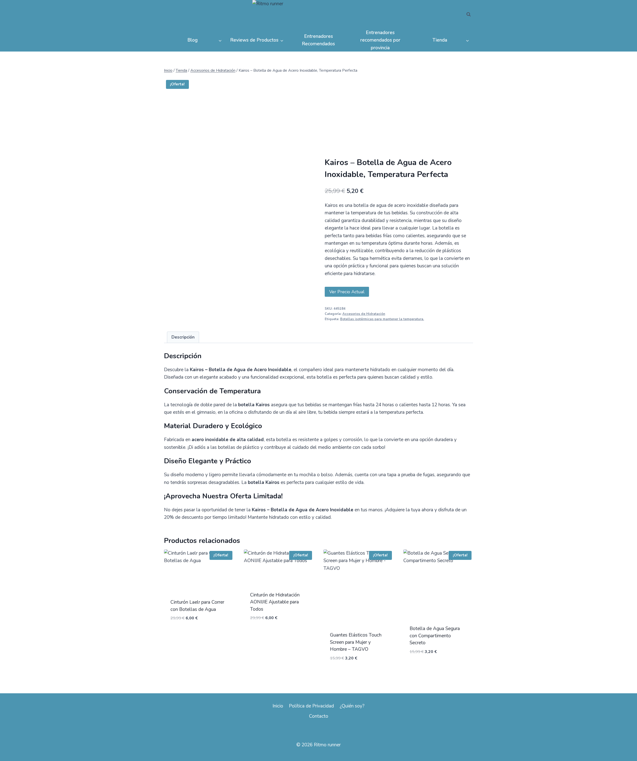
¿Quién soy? (352, 706)
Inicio (277, 706)
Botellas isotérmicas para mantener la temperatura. (382, 319)
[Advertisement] (399, 120)
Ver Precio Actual (347, 292)
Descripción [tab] (183, 337)
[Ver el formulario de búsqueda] (468, 14)
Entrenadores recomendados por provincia (380, 40)
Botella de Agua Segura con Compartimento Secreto (435, 635)
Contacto (318, 716)
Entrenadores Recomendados (318, 40)
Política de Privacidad (311, 706)
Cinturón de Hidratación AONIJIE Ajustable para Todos (275, 602)
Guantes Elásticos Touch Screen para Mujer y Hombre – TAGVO (355, 642)
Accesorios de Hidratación (363, 314)
